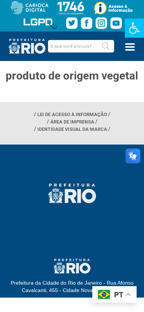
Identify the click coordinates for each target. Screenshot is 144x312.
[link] (134, 28)
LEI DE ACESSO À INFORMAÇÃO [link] (72, 114)
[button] (105, 46)
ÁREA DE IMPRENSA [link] (72, 122)
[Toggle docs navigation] (130, 47)
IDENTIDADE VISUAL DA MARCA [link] (72, 129)
